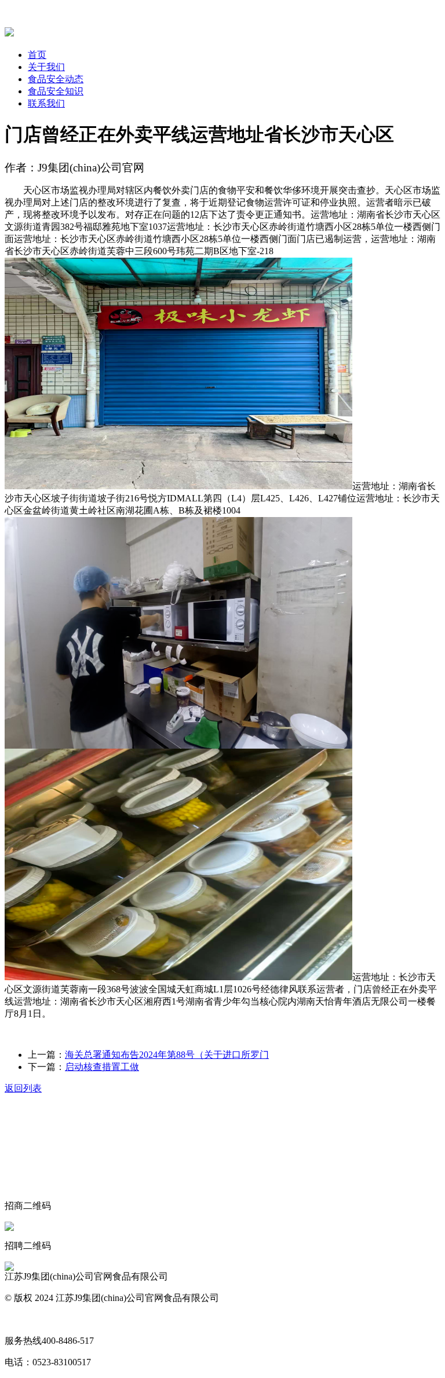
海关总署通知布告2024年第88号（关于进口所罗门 (167, 1055)
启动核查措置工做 (102, 1067)
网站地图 (23, 1319)
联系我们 (46, 103)
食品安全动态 (55, 79)
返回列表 (23, 1088)
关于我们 (46, 67)
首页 (37, 55)
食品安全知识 (55, 91)
